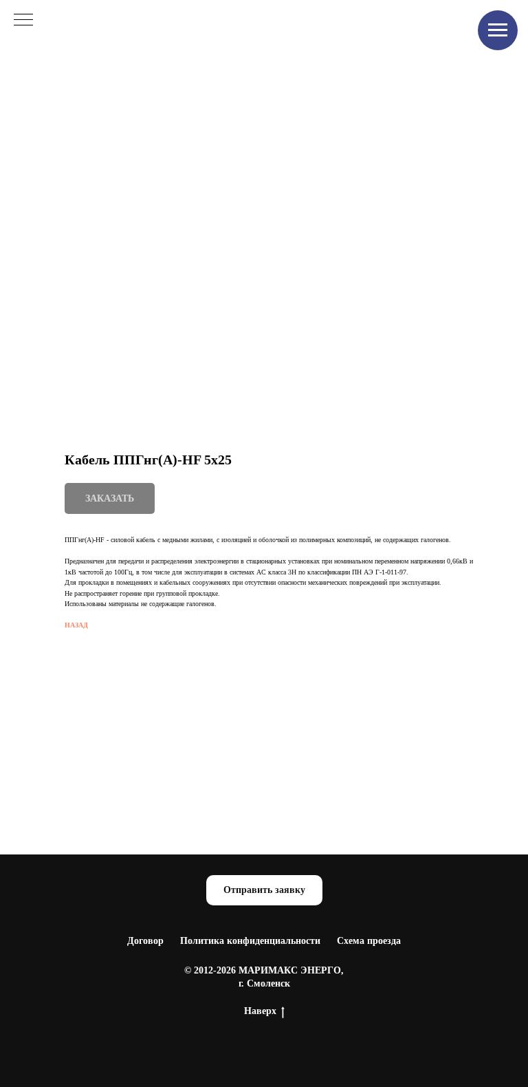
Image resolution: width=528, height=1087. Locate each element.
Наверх (260, 1011)
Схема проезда (369, 941)
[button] (264, 890)
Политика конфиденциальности (250, 941)
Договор (145, 941)
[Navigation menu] (497, 30)
